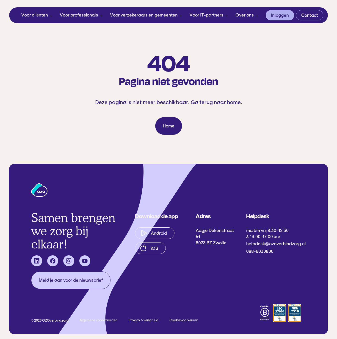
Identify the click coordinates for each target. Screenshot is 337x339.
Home (168, 126)
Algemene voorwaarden (98, 320)
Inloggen (280, 15)
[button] (37, 15)
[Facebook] (52, 260)
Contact (309, 15)
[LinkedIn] (36, 260)
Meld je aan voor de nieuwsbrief (71, 280)
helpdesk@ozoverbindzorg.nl (276, 243)
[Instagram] (68, 260)
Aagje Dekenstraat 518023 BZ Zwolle (215, 236)
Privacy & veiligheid (143, 320)
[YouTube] (84, 260)
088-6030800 (259, 251)
